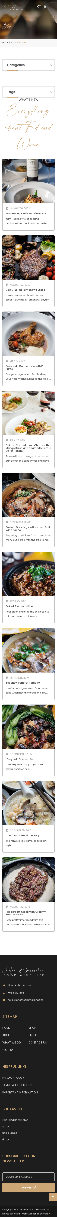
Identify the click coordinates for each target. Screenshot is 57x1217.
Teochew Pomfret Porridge (23, 683)
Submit (26, 1187)
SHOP (32, 1028)
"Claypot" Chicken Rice (20, 759)
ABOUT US (9, 1035)
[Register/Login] (45, 6)
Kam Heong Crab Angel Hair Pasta (27, 213)
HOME (6, 1028)
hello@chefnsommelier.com (25, 1000)
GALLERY (8, 1050)
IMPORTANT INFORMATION (20, 1092)
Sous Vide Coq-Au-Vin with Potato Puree (28, 367)
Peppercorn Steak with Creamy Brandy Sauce (26, 913)
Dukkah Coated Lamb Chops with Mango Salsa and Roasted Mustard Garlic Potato (28, 448)
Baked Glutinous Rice (19, 606)
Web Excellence (30, 1213)
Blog (13, 42)
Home (5, 42)
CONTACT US (37, 1042)
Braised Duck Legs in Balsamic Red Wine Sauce (28, 528)
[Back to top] (53, 1197)
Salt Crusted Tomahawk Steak (25, 290)
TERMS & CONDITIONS (17, 1085)
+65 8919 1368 (16, 992)
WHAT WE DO (11, 1042)
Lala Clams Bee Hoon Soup (23, 835)
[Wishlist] (39, 7)
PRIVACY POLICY (13, 1078)
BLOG (32, 1035)
